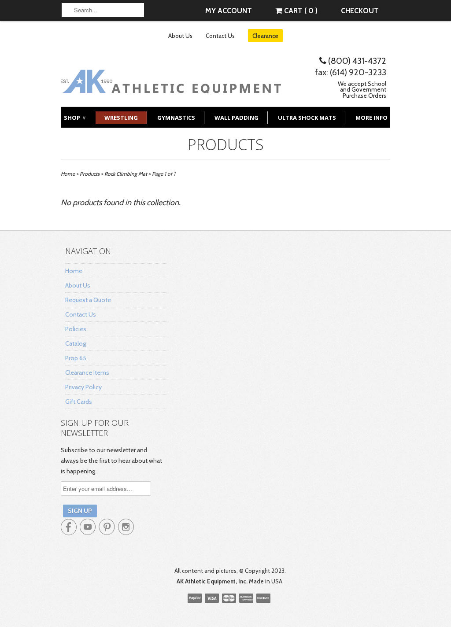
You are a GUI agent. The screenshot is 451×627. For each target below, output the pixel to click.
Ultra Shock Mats (307, 118)
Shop (74, 118)
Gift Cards (78, 402)
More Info (371, 118)
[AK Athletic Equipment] (171, 86)
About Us (180, 35)
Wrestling (121, 118)
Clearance (265, 35)
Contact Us (220, 35)
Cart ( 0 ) (300, 10)
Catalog (75, 343)
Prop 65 (75, 358)
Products (226, 144)
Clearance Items (87, 372)
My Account (228, 10)
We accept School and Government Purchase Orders (362, 89)
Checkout (360, 10)
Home (73, 271)
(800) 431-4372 (356, 60)
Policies (75, 329)
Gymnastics (176, 118)
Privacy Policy (83, 387)
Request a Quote (88, 300)
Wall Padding (236, 118)
